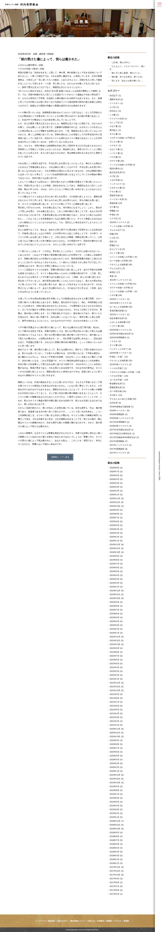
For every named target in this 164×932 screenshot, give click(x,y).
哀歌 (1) (113, 276)
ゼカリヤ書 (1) (116, 149)
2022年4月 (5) (116, 667)
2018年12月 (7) (117, 821)
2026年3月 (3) (116, 487)
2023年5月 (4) (116, 617)
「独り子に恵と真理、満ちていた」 (126, 73)
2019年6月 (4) (116, 798)
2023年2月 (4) (116, 629)
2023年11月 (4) (116, 594)
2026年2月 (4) (116, 491)
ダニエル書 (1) (116, 142)
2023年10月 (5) (117, 598)
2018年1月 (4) (116, 863)
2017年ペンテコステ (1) (121, 445)
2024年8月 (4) (116, 560)
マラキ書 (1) (115, 157)
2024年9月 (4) (116, 556)
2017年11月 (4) (116, 871)
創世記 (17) (115, 272)
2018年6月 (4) (116, 844)
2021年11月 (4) (116, 686)
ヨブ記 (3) (114, 176)
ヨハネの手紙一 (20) (119, 380)
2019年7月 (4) (116, 794)
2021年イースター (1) (120, 314)
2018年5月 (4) (116, 848)
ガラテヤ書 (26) (117, 161)
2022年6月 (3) (116, 660)
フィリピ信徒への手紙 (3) (121, 226)
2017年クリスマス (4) (120, 453)
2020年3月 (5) (116, 763)
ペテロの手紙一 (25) (119, 376)
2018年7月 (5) (116, 840)
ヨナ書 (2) (114, 207)
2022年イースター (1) (120, 299)
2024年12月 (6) (117, 544)
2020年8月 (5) (116, 744)
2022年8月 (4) (116, 652)
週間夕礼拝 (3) (116, 99)
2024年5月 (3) (116, 571)
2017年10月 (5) (117, 875)
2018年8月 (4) (116, 836)
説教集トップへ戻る (60, 457)
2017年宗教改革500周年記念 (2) (124, 437)
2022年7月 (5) (116, 656)
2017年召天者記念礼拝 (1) (122, 430)
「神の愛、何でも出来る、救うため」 (127, 77)
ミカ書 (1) (114, 115)
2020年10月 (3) (117, 736)
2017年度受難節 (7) (118, 441)
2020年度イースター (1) (121, 353)
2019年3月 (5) (116, 809)
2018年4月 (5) (116, 852)
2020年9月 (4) (116, 740)
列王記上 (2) (115, 111)
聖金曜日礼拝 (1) (117, 383)
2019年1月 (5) (116, 817)
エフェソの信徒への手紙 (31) (123, 284)
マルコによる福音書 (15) (121, 360)
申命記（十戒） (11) (119, 357)
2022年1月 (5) (116, 679)
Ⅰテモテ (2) (115, 341)
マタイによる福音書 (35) (121, 264)
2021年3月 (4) (116, 717)
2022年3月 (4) (116, 671)
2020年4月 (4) (116, 759)
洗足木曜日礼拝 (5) (118, 318)
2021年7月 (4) (116, 702)
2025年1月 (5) (116, 541)
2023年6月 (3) (116, 614)
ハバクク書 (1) (116, 153)
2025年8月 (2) (116, 514)
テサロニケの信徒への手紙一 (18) (125, 372)
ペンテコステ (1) (117, 184)
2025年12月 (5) (117, 498)
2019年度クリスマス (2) (121, 364)
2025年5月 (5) (116, 525)
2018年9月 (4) (116, 832)
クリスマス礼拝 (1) (118, 119)
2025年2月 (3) (116, 537)
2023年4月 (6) (116, 621)
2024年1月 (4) (116, 587)
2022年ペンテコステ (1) (121, 280)
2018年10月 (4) (117, 829)
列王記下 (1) (115, 95)
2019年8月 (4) (116, 790)
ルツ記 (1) (114, 107)
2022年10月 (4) (117, 644)
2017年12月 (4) (117, 867)
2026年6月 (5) (116, 475)
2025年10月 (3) (117, 506)
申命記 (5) (114, 215)
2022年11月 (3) (116, 640)
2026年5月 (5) (116, 479)
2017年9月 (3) (116, 878)
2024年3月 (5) (116, 579)
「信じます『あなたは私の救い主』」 (127, 80)
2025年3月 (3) (116, 533)
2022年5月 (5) (116, 663)
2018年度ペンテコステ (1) (122, 418)
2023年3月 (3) (116, 625)
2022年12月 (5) (117, 637)
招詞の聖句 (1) (116, 168)
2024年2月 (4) (116, 583)
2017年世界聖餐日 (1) (120, 422)
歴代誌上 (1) (115, 130)
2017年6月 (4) (116, 890)
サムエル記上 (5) (117, 268)
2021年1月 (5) (116, 725)
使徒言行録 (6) (116, 195)
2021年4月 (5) (116, 713)
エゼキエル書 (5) (117, 188)
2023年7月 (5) (116, 610)
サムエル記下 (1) (117, 230)
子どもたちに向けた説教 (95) (123, 399)
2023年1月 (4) (116, 633)
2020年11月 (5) (116, 733)
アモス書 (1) (115, 191)
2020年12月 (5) (117, 729)
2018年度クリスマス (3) (121, 426)
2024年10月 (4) (117, 552)
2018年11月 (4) (116, 825)
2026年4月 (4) (116, 483)
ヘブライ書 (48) (117, 326)
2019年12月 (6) (117, 775)
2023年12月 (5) (117, 590)
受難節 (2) (114, 211)
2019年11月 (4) (116, 779)
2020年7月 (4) (116, 748)
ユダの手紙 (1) (116, 180)
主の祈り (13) (116, 395)
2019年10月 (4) (117, 782)
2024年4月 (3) (116, 575)
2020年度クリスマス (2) (121, 330)
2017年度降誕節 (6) (118, 449)
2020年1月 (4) (116, 771)
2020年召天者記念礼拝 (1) (122, 334)
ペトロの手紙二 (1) (118, 368)
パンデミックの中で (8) (120, 349)
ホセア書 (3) (115, 126)
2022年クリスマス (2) (120, 222)
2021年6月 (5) (116, 706)
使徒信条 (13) (116, 203)
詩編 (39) (114, 234)
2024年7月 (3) (116, 564)
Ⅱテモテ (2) (115, 145)
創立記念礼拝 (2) (117, 172)
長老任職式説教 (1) (118, 311)
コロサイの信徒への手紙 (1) (122, 138)
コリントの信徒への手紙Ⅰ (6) (123, 291)
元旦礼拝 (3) (115, 403)
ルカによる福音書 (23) (120, 322)
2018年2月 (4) (116, 859)
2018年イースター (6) (120, 410)
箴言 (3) (113, 241)
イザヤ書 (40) (116, 295)
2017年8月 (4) (116, 882)
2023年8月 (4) (116, 606)
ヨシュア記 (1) (116, 122)
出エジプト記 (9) (117, 249)
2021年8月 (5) (116, 698)
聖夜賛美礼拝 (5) (117, 387)
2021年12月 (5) (117, 683)
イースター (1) (116, 103)
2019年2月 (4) (116, 813)
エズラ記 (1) (115, 218)
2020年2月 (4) (116, 767)
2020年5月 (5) (116, 756)
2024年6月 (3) (116, 567)
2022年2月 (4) (116, 675)
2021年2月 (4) (116, 721)
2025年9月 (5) (116, 510)
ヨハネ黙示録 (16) (118, 391)
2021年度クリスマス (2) (121, 303)
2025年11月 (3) (116, 502)
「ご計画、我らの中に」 (121, 62)
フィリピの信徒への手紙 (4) (122, 165)
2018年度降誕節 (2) (118, 414)
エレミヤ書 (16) (117, 253)
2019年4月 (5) (116, 806)
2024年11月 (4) (116, 548)
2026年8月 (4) (116, 468)
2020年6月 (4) (116, 752)
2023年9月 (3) (116, 602)
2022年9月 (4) (116, 648)
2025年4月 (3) (116, 529)
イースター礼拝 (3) (118, 199)
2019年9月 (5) (116, 786)
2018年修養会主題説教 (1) (122, 407)
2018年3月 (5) (116, 855)
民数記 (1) (114, 245)
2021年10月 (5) (117, 690)
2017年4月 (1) (116, 894)
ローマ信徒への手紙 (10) (121, 261)
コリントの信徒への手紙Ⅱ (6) (123, 257)
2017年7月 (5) (116, 886)
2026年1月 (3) (116, 494)
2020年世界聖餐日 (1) (120, 337)
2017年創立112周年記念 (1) (122, 433)
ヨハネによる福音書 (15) (121, 307)
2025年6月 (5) (116, 521)
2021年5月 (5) (116, 710)
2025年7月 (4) (116, 517)
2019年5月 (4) (116, 802)
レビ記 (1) (114, 238)
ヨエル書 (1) (115, 134)
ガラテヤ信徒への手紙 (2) (121, 287)
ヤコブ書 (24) (116, 345)
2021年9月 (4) (116, 694)
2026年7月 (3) (116, 471)
